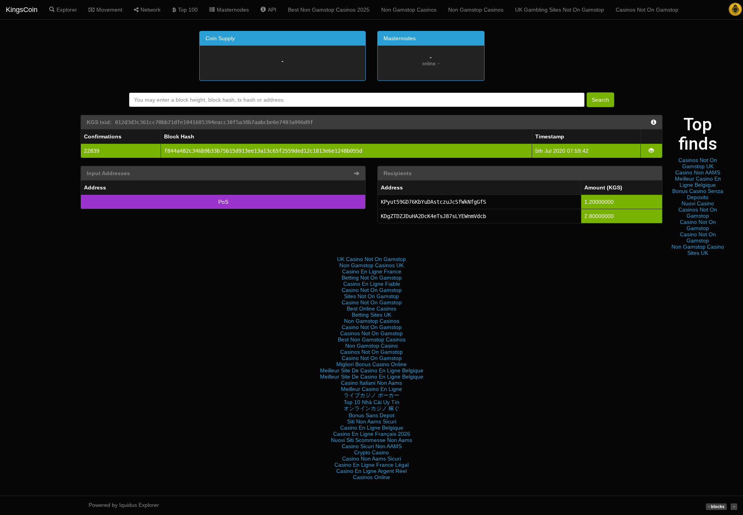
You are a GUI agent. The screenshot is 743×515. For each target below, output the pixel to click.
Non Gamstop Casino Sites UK (697, 250)
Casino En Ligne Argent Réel (371, 471)
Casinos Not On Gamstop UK (697, 163)
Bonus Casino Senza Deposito (697, 194)
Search (600, 100)
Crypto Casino (371, 452)
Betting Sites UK (371, 315)
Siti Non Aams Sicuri (371, 421)
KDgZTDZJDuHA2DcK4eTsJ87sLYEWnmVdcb (433, 216)
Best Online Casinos (371, 308)
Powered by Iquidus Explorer (124, 505)
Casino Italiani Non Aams (371, 383)
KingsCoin (22, 10)
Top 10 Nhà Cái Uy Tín (371, 402)
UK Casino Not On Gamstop (371, 259)
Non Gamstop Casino (371, 346)
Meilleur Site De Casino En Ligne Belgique (371, 370)
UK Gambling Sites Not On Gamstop (559, 10)
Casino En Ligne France (371, 271)
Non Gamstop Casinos (409, 10)
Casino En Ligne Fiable (371, 284)
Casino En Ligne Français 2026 (371, 434)
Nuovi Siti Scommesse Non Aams (371, 440)
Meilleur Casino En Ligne (371, 389)
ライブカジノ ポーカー (371, 395)
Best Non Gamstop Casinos (372, 339)
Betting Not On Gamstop (372, 278)
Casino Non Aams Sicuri (371, 458)
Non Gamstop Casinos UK (371, 265)
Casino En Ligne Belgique (371, 428)
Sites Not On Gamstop (371, 296)
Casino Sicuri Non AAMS (372, 446)
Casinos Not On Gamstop (647, 10)
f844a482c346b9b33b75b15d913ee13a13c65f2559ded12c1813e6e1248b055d (263, 151)
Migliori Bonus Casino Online (371, 364)
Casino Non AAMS (697, 172)
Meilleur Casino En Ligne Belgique (698, 182)
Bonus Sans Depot (371, 415)
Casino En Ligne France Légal (371, 465)
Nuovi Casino (697, 203)
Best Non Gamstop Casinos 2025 (329, 10)
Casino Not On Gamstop (698, 225)
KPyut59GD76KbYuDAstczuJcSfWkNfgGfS (433, 202)
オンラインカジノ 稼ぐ (371, 408)
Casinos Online (371, 477)
